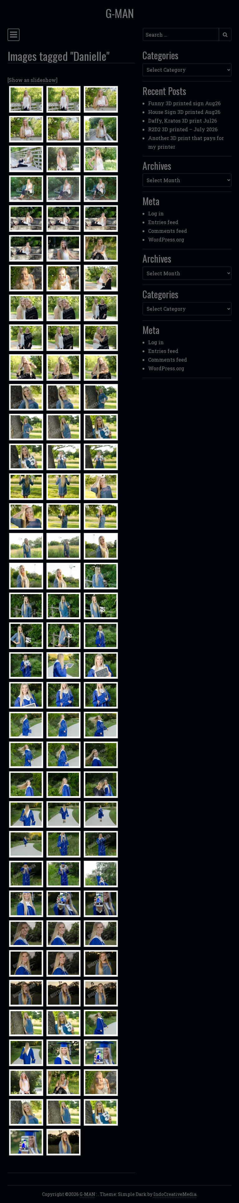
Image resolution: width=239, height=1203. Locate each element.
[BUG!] (100, 576)
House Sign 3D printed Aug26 (184, 112)
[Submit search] (225, 34)
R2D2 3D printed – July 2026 (183, 129)
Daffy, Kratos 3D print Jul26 (182, 120)
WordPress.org (166, 239)
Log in (156, 213)
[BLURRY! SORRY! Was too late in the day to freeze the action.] (100, 874)
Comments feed (167, 231)
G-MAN (119, 13)
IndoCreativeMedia (174, 1194)
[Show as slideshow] (32, 80)
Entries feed (163, 222)
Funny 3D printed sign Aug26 (184, 103)
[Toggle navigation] (13, 35)
